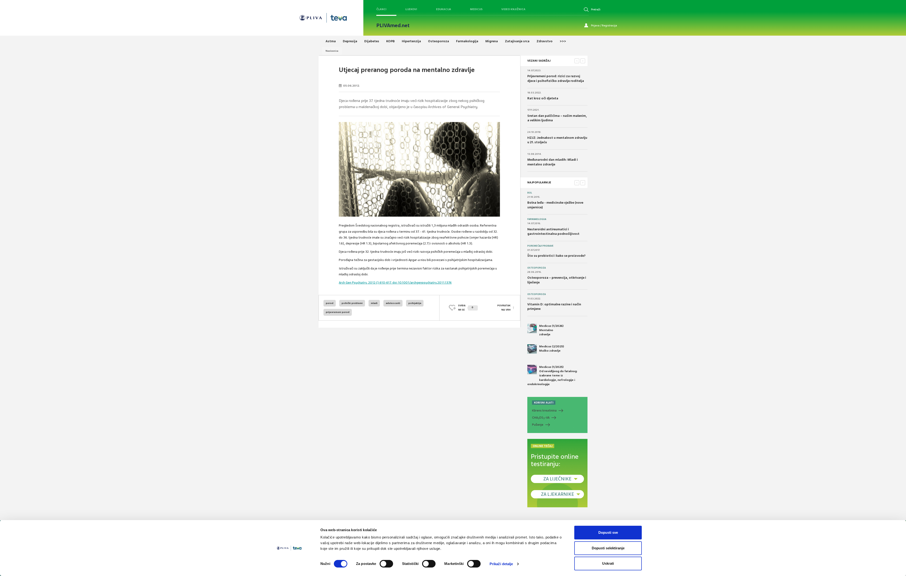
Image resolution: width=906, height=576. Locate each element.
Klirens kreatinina (544, 410)
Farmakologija (536, 219)
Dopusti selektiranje (608, 548)
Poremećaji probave (540, 245)
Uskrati (608, 563)
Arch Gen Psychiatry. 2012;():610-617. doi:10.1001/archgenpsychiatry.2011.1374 (395, 283)
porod (329, 303)
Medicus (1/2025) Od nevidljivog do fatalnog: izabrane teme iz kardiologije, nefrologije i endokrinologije (552, 375)
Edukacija (443, 9)
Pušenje (537, 425)
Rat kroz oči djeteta (542, 98)
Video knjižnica (513, 9)
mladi (374, 303)
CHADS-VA (540, 418)
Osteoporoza (536, 267)
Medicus (476, 9)
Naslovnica (332, 50)
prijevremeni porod (337, 312)
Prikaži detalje (501, 564)
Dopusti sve (608, 532)
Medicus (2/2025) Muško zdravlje (551, 349)
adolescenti (393, 303)
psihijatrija (414, 303)
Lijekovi (411, 9)
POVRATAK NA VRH (504, 307)
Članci (381, 9)
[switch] (386, 564)
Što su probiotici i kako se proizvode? (556, 256)
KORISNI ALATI (544, 402)
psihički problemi (352, 303)
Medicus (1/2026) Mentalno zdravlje (551, 330)
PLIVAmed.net (393, 25)
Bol (529, 192)
